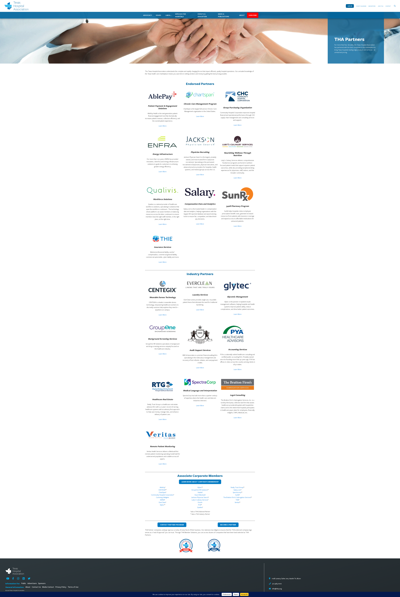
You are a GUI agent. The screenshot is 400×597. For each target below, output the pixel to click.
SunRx (237, 495)
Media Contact (48, 587)
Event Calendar (361, 6)
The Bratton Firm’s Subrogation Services (237, 497)
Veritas (237, 502)
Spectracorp (237, 492)
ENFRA (162, 500)
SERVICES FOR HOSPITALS (180, 15)
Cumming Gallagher (162, 497)
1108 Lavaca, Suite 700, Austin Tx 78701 (286, 579)
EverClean (162, 502)
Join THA (380, 6)
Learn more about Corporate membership (200, 482)
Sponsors (42, 583)
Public (23, 583)
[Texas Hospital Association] (16, 6)
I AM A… (168, 15)
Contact (388, 6)
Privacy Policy (60, 587)
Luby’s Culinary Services (200, 500)
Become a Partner (228, 525)
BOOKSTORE (372, 6)
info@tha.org (277, 589)
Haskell (200, 492)
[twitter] (29, 578)
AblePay (162, 487)
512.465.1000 (277, 584)
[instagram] (18, 578)
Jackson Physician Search (199, 497)
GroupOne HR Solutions (199, 490)
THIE (237, 500)
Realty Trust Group (237, 487)
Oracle (200, 502)
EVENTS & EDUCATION (202, 15)
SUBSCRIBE (253, 15)
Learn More (162, 126)
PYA (199, 505)
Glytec (162, 505)
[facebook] (13, 578)
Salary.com (237, 490)
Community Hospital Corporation (162, 495)
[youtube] (7, 578)
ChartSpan (162, 492)
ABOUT (242, 15)
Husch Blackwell (200, 495)
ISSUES (158, 15)
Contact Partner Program (172, 525)
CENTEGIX (162, 490)
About (27, 587)
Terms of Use (73, 587)
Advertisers (32, 583)
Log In (350, 6)
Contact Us (36, 587)
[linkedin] (23, 578)
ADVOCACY (147, 15)
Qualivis (199, 507)
